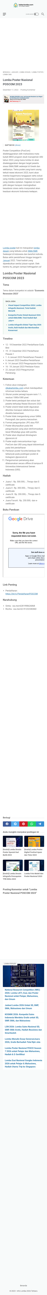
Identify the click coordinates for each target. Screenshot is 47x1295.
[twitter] (15, 824)
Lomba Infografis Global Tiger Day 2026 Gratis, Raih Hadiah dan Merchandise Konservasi (24, 328)
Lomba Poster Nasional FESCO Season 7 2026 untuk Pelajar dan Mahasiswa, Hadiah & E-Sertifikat (23, 1051)
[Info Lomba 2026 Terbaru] (23, 5)
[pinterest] (23, 824)
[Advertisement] (23, 44)
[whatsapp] (32, 824)
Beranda (23, 1286)
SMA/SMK (33, 251)
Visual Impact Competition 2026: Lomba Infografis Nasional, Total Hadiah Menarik (25, 308)
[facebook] (7, 824)
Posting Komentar (27, 90)
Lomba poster (9, 248)
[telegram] (40, 824)
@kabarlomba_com (14, 388)
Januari (6, 260)
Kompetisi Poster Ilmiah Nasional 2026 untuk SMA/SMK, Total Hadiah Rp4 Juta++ (24, 318)
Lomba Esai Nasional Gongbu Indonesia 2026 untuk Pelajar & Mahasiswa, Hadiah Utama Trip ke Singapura (23, 1063)
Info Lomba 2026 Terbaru (27, 1291)
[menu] (6, 14)
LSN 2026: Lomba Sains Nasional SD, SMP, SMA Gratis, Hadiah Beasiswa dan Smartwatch (23, 1029)
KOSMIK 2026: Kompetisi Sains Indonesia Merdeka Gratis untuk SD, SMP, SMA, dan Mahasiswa (22, 1017)
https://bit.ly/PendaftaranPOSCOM (21, 594)
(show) (18, 145)
